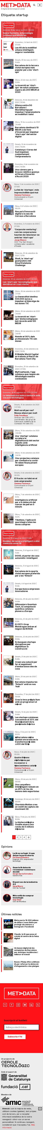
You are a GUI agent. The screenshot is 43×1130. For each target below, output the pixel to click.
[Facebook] (11, 1005)
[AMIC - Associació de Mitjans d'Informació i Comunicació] (21, 1101)
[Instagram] (18, 1005)
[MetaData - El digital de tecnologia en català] (16, 5)
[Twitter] (5, 1005)
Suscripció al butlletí (15, 1020)
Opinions (6, 846)
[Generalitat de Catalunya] (21, 1077)
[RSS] (38, 1005)
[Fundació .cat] (21, 1087)
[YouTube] (25, 1005)
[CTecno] (21, 1064)
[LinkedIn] (31, 1005)
